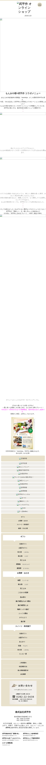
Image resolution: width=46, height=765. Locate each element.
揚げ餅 (23, 621)
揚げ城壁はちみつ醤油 (23, 601)
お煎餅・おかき (23, 520)
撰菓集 (23, 564)
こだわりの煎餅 (23, 592)
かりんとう (23, 617)
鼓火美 (23, 556)
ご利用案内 (23, 662)
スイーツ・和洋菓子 (23, 524)
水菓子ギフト (23, 548)
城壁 (23, 580)
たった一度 (23, 654)
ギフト (23, 517)
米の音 (23, 552)
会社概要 (23, 674)
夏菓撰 (23, 568)
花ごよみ (23, 560)
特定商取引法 (23, 666)
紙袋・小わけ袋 (23, 528)
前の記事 (19, 453)
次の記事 (26, 453)
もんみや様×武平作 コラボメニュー (23, 93)
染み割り (23, 597)
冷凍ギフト (23, 544)
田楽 (23, 646)
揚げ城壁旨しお (23, 605)
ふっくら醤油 (23, 613)
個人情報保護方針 (23, 670)
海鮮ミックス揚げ (23, 609)
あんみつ (22, 642)
